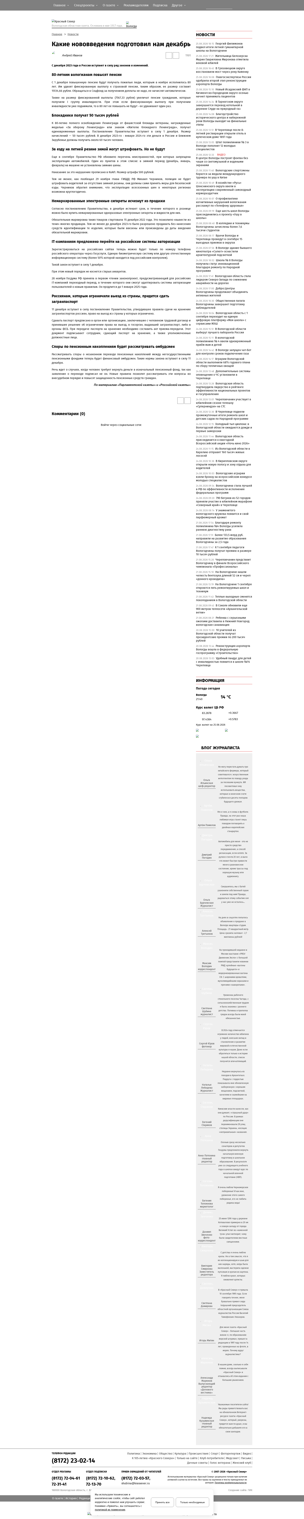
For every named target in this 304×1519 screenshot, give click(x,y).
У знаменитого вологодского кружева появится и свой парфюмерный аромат (222, 514)
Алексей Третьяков (207, 932)
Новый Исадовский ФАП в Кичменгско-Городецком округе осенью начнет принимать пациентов (223, 93)
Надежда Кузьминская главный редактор (206, 1422)
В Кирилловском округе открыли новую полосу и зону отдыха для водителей (223, 464)
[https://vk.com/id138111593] (206, 792)
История (71, 1498)
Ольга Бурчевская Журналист (207, 902)
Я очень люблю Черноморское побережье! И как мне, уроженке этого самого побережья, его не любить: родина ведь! (233, 1195)
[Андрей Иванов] (57, 55)
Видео (247, 1453)
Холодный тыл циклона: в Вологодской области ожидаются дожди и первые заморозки (224, 427)
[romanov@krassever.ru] (206, 975)
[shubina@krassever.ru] (206, 1020)
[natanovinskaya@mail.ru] (204, 1096)
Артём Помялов (207, 825)
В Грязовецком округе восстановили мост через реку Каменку (222, 70)
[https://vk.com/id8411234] (208, 1096)
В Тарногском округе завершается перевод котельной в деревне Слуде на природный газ (219, 105)
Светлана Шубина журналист (207, 1011)
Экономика (149, 1453)
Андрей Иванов (72, 55)
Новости (73, 34)
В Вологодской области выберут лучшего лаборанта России (221, 330)
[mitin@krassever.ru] (206, 1346)
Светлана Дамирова (207, 1305)
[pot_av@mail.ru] (206, 1167)
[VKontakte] (120, 430)
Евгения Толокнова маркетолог (206, 1203)
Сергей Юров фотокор (206, 1045)
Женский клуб (242, 1462)
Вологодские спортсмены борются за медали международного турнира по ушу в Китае (222, 174)
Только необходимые (192, 1502)
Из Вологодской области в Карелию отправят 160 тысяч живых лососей (223, 452)
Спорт (214, 1453)
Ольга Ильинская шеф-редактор (206, 783)
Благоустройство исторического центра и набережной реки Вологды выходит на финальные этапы (221, 119)
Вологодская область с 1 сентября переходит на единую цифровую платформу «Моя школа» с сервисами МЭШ (222, 318)
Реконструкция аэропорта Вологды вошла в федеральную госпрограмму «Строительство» (223, 649)
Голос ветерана (220, 1462)
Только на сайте (187, 1458)
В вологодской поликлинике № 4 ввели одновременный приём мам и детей (223, 341)
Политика (133, 1453)
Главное (57, 34)
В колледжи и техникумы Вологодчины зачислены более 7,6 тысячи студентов (222, 227)
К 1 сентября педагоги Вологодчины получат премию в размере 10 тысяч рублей (223, 551)
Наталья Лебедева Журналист (206, 1087)
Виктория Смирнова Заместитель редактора (207, 1270)
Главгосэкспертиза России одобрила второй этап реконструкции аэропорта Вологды (223, 80)
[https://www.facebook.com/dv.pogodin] (210, 863)
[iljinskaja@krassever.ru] (203, 792)
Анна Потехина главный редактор (206, 1158)
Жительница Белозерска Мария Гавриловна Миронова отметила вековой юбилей (222, 59)
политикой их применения (110, 1509)
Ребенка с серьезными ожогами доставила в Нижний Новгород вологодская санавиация (222, 621)
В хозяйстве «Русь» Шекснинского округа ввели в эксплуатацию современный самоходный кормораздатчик (223, 188)
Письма (246, 1458)
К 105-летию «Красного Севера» (153, 1458)
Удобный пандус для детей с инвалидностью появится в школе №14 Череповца (223, 662)
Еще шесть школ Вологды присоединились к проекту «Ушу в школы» (222, 214)
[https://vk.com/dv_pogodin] (206, 863)
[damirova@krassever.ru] (206, 1312)
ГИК (250, 1490)
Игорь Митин (206, 1340)
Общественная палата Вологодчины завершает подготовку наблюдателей (220, 304)
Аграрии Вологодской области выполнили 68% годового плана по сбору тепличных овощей (223, 362)
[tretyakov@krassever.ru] (206, 940)
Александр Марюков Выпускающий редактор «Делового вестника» (206, 1385)
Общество (165, 1453)
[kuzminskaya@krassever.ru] (204, 1432)
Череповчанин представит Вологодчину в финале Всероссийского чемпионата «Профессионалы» (223, 563)
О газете (57, 1498)
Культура (180, 1453)
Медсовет (232, 1458)
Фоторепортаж (230, 1453)
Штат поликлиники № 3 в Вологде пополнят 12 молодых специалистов (222, 146)
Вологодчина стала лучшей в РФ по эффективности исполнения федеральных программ (224, 489)
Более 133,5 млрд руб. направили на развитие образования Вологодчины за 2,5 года (221, 538)
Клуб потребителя (212, 1458)
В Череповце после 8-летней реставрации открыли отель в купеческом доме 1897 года (221, 133)
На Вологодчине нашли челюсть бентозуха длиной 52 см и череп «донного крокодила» (223, 575)
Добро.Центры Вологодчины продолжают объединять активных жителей (222, 292)
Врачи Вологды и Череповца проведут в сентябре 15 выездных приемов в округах (219, 239)
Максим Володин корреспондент (207, 966)
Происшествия (198, 1453)
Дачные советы (197, 1462)
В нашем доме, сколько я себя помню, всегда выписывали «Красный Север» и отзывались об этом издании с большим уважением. (233, 1372)
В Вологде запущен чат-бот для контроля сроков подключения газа (223, 351)
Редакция (85, 1498)
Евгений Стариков (207, 1124)
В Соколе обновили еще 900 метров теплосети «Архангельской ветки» (221, 609)
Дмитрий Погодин (207, 856)
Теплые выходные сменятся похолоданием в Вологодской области (224, 598)
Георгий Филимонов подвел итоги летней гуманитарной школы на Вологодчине (219, 47)
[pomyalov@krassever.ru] (206, 831)
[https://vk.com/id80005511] (208, 1432)
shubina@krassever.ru (135, 1483)
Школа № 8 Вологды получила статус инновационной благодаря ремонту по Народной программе (219, 265)
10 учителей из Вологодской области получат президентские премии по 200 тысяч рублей (220, 635)
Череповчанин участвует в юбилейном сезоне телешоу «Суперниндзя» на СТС (223, 403)
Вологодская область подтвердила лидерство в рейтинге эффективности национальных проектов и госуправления (223, 389)
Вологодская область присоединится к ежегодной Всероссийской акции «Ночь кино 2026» (222, 440)
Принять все (162, 1502)
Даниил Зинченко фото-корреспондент (207, 1236)
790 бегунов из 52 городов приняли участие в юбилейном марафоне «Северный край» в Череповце (224, 501)
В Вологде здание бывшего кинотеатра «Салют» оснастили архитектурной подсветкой (224, 251)
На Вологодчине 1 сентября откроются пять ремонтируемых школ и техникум (224, 588)
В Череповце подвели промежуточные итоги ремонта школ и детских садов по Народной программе (222, 415)
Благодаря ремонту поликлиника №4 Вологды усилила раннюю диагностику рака (219, 526)
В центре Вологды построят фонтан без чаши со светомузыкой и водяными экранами (222, 161)
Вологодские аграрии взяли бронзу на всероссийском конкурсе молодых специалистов (224, 477)
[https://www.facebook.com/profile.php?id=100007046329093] (210, 792)
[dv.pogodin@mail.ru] (203, 863)
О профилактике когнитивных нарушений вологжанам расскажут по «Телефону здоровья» (221, 202)
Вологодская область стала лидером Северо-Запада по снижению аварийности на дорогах (223, 279)
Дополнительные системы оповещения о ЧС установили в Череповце (223, 374)
